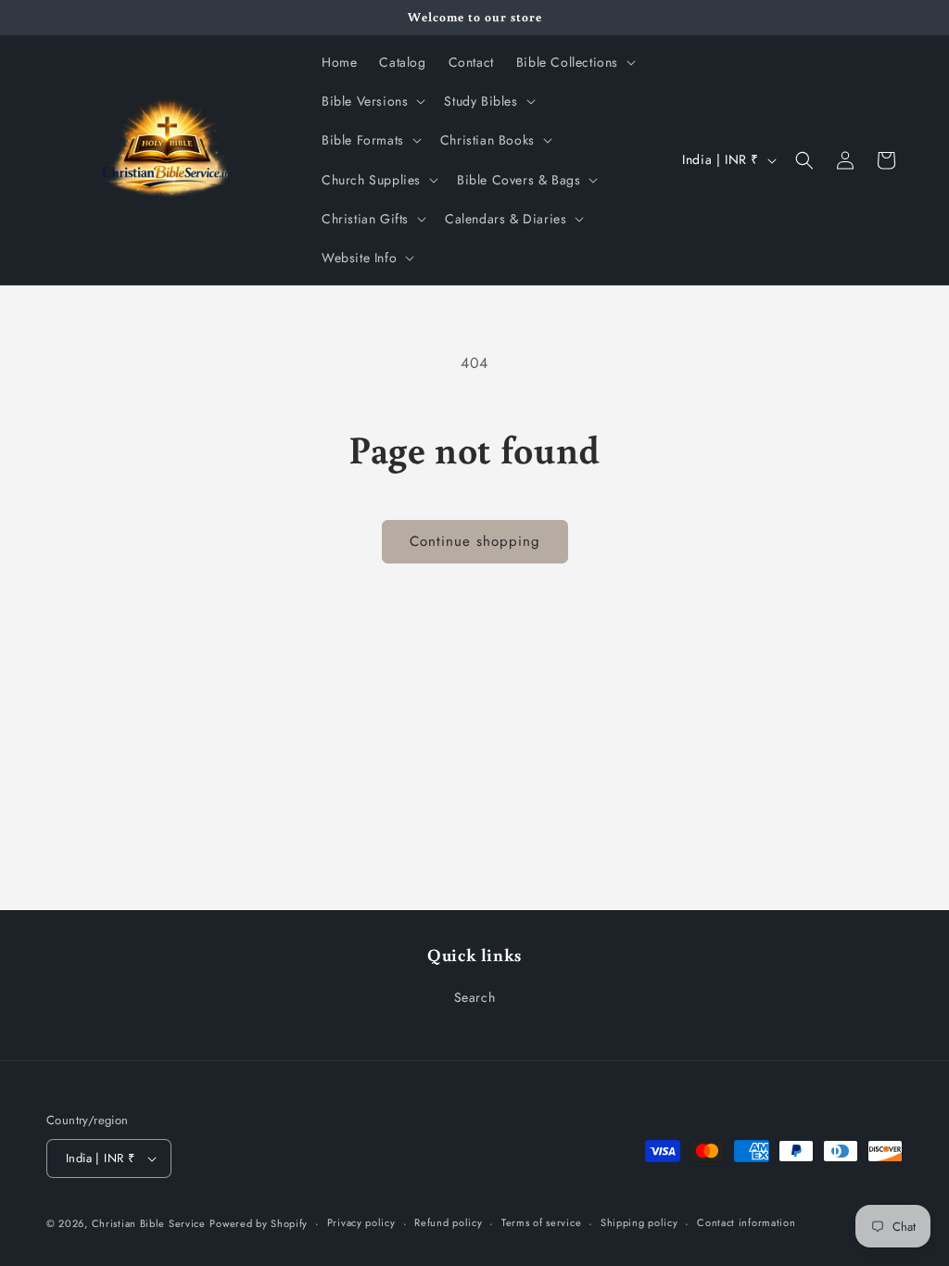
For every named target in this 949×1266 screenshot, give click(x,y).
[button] (574, 62)
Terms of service (541, 1222)
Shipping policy (639, 1222)
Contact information (746, 1222)
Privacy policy (361, 1222)
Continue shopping (475, 541)
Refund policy (448, 1222)
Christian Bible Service (149, 1223)
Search (475, 997)
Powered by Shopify (258, 1223)
